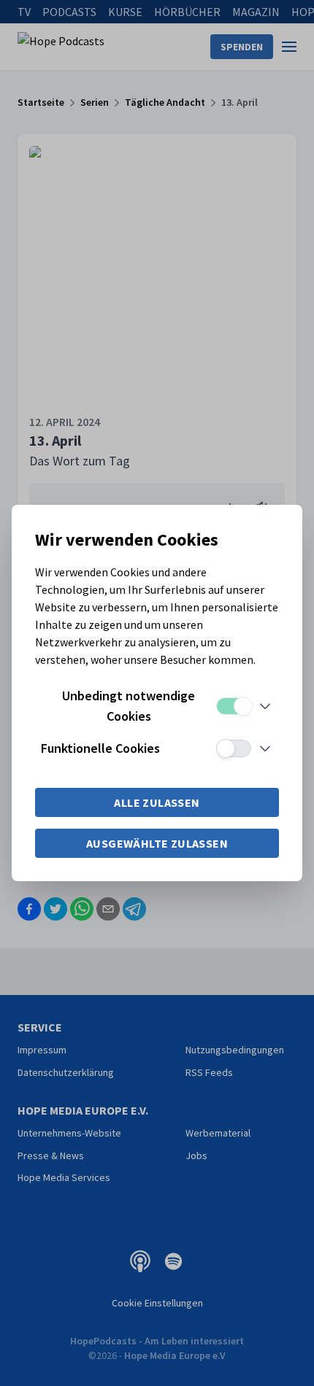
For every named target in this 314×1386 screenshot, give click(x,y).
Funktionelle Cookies (100, 748)
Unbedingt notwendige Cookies (128, 705)
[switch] (233, 706)
